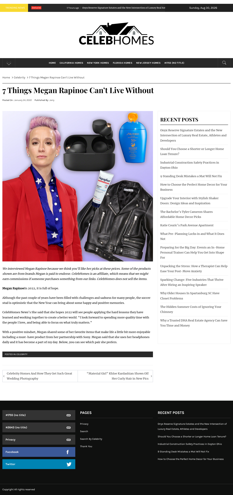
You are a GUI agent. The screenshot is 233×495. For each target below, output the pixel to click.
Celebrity (21, 354)
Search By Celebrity (91, 438)
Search (84, 431)
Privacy (10, 439)
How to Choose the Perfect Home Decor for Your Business (191, 458)
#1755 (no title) (174, 62)
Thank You (86, 446)
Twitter (10, 464)
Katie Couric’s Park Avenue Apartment (187, 225)
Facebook (12, 452)
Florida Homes (122, 62)
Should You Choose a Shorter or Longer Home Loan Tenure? (192, 436)
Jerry (52, 100)
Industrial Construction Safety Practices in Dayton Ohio (190, 443)
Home (52, 62)
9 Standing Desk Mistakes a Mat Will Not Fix (191, 176)
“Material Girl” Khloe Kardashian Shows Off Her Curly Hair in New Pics (118, 376)
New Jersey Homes (148, 62)
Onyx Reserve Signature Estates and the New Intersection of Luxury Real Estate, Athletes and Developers (106, 7)
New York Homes (98, 62)
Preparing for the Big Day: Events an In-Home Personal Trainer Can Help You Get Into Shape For (192, 253)
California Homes (71, 62)
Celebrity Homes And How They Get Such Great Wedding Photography (39, 376)
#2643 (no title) (16, 427)
